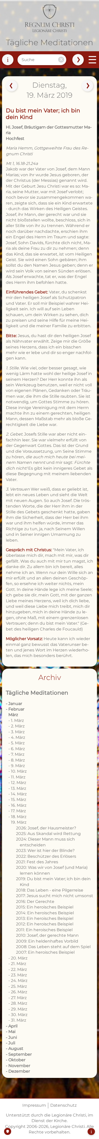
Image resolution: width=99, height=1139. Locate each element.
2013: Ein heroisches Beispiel (44, 918)
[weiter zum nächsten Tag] (87, 86)
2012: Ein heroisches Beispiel (44, 924)
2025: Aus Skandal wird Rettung (48, 833)
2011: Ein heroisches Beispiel (44, 929)
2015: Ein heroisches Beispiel (44, 907)
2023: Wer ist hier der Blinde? (45, 850)
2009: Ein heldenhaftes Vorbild (47, 941)
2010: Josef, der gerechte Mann (47, 935)
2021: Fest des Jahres (37, 861)
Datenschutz (63, 1105)
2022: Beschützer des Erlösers (46, 856)
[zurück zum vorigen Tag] (11, 86)
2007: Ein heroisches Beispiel (45, 952)
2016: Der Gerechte (35, 901)
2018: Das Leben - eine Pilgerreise (49, 890)
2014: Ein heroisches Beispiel (45, 912)
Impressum (34, 1105)
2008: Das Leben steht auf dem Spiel (53, 946)
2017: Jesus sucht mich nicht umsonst (54, 895)
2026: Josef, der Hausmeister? (46, 828)
